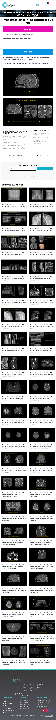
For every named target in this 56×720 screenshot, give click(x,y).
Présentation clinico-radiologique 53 (13, 565)
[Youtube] (43, 710)
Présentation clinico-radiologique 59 (13, 493)
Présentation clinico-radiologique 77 (13, 325)
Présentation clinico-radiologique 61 (13, 469)
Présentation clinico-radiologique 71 (13, 397)
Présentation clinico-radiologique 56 (41, 517)
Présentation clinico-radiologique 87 (13, 204)
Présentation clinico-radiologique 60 (41, 469)
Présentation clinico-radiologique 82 (41, 252)
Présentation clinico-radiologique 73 (13, 373)
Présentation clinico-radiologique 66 (41, 397)
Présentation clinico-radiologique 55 (13, 541)
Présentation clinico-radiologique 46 (41, 637)
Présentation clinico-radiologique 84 (41, 228)
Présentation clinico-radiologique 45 (13, 661)
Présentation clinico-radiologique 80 (41, 276)
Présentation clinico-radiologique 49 (13, 613)
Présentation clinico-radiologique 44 (41, 661)
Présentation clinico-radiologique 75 (13, 349)
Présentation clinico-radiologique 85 (13, 228)
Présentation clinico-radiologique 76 (41, 325)
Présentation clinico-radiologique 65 (13, 421)
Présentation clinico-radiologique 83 (13, 252)
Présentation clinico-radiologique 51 (12, 589)
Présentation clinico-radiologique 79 (13, 301)
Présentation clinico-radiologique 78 (41, 301)
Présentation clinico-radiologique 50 (41, 589)
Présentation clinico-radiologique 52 (41, 565)
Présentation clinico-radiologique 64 (41, 421)
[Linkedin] (47, 710)
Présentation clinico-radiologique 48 (41, 613)
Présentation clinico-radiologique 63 (13, 445)
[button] (37, 5)
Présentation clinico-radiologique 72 (41, 373)
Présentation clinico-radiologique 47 (13, 637)
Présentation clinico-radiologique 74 (41, 349)
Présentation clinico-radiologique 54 (41, 541)
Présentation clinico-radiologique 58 (41, 493)
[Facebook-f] (51, 710)
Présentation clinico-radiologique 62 (41, 445)
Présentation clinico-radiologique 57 (13, 517)
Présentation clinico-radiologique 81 (13, 276)
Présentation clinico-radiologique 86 (41, 204)
